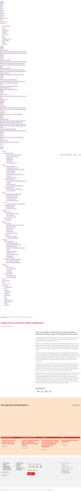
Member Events (10, 257)
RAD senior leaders (14, 142)
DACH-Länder (5, 40)
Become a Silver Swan (20, 51)
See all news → (76, 405)
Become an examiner (5, 114)
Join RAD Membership (5, 120)
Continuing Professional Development (9, 86)
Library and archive (4, 73)
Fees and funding (17, 63)
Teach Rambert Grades (12, 83)
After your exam (4, 109)
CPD (1, 84)
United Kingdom (6, 26)
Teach (1, 8)
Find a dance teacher (12, 163)
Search (62, 154)
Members (2, 13)
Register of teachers (15, 124)
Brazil (3, 42)
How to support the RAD (6, 96)
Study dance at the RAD (6, 61)
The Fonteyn (16, 53)
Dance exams (3, 106)
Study (1, 6)
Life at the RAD (3, 140)
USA (3, 27)
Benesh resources (4, 71)
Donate (75, 154)
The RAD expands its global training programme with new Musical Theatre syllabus (30, 443)
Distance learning (8, 63)
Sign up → (31, 473)
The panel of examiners (16, 114)
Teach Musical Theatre (16, 81)
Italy (3, 35)
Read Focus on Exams (12, 233)
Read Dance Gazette (5, 122)
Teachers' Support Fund (9, 125)
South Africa (3, 23)
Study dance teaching (5, 60)
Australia (4, 29)
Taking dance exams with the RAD (8, 107)
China (3, 37)
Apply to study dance (12, 177)
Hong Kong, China (6, 39)
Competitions (43, 437)
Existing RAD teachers (5, 87)
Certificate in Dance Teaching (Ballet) (16, 169)
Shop (1, 20)
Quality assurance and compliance (15, 174)
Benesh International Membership (17, 71)
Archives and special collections (7, 74)
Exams (1, 11)
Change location (5, 472)
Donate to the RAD (11, 216)
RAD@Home (3, 53)
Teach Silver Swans (11, 199)
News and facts (4, 18)
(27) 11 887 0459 (65, 472)
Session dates (17, 109)
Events (1, 16)
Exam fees (10, 109)
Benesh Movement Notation (19, 130)
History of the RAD (12, 137)
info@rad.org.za (65, 471)
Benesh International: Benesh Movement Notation (12, 69)
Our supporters (16, 96)
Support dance (3, 94)
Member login (68, 154)
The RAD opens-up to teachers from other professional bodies (9, 442)
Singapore (4, 43)
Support (2, 10)
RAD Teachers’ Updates (9, 437)
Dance (1, 5)
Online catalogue (20, 74)
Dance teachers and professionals (8, 79)
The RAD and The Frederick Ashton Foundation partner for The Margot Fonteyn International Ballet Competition (50, 443)
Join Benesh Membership (6, 130)
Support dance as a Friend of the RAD (69, 441)
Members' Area (3, 89)
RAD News (34, 437)
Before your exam (21, 107)
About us (2, 15)
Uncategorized (4, 317)
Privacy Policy (3, 489)
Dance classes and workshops (7, 51)
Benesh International (5, 68)
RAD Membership (4, 119)
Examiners (2, 112)
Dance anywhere (4, 50)
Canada (4, 32)
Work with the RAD (4, 142)
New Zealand (5, 30)
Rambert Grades (51, 334)
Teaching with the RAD (5, 81)
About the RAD (3, 137)
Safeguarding (10, 53)
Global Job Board (11, 252)
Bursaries (15, 64)
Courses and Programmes (26, 437)
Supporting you (3, 99)
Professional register (13, 89)
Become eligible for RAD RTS (18, 120)
